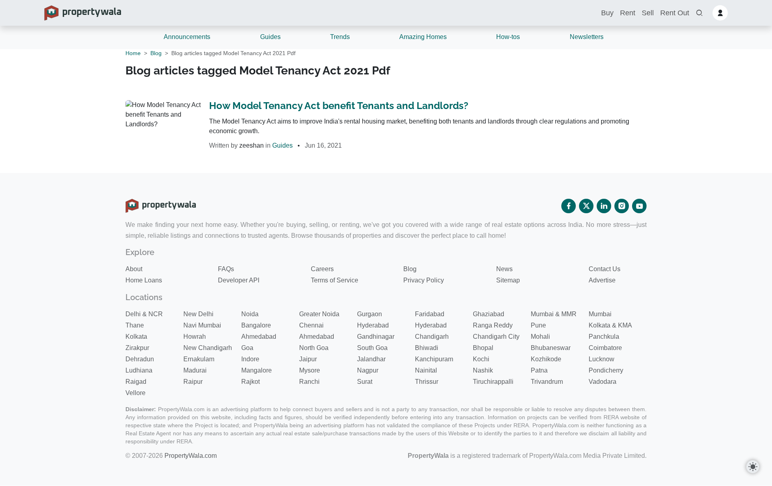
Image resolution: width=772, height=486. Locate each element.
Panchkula (604, 336)
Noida (250, 314)
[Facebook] (568, 206)
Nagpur (367, 370)
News (504, 269)
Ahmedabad (258, 336)
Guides (270, 36)
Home (133, 53)
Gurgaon (369, 314)
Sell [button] (648, 13)
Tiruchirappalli (493, 381)
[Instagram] (621, 206)
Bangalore (256, 325)
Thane (134, 325)
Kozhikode (546, 359)
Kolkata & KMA (610, 325)
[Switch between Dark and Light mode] (753, 466)
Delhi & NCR (144, 314)
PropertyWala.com (190, 455)
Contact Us (604, 269)
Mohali (540, 336)
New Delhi (198, 314)
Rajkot (250, 381)
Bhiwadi (426, 347)
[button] (699, 13)
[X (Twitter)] (586, 206)
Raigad (135, 381)
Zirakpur (137, 347)
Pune (538, 325)
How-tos (508, 36)
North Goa (314, 347)
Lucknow (601, 359)
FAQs (226, 269)
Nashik (483, 370)
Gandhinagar (375, 336)
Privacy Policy (423, 280)
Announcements (187, 36)
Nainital (426, 370)
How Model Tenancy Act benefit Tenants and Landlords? (338, 105)
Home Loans (143, 280)
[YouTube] (639, 206)
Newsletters (587, 36)
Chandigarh (432, 336)
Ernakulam (198, 359)
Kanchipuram (434, 359)
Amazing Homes (423, 36)
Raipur (193, 381)
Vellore (135, 392)
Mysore (309, 370)
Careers (322, 269)
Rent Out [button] (674, 13)
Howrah (194, 336)
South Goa (372, 347)
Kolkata (136, 336)
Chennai (311, 325)
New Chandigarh (207, 347)
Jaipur (308, 359)
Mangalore (256, 370)
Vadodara (602, 381)
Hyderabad (373, 325)
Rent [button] (627, 13)
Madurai (195, 370)
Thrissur (426, 381)
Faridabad (429, 314)
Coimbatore (605, 347)
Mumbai (600, 314)
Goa (247, 347)
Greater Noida (319, 314)
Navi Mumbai (202, 325)
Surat (364, 381)
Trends (340, 36)
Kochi (481, 359)
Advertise (602, 280)
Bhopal (483, 347)
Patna (539, 370)
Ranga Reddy (493, 325)
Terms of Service (334, 280)
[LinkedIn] (604, 206)
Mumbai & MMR (554, 314)
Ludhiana (138, 370)
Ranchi (309, 381)
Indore (250, 359)
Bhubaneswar (551, 347)
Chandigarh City (496, 336)
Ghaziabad (488, 314)
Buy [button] (607, 13)
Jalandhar (371, 359)
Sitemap (508, 280)
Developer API (238, 280)
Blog (156, 53)
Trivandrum (547, 381)
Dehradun (139, 359)
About (133, 269)
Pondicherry (606, 370)
